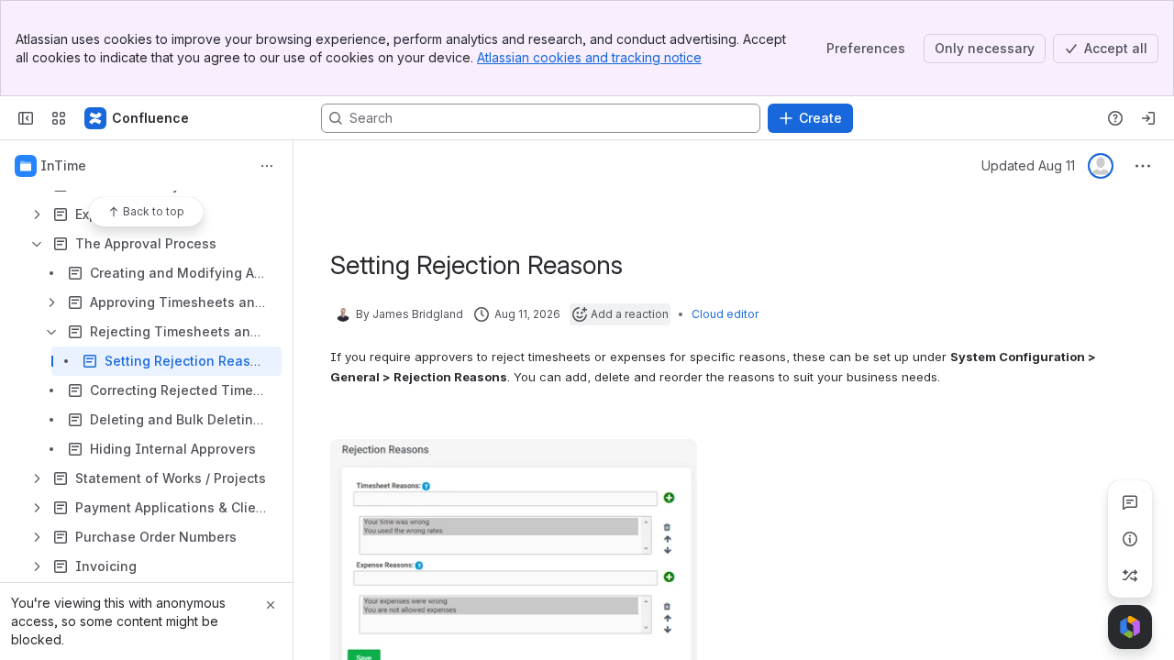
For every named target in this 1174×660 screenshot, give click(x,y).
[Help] (1115, 118)
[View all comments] (1130, 502)
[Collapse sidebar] (25, 118)
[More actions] (267, 166)
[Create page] (1130, 575)
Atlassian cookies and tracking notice (589, 57)
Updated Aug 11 (1028, 165)
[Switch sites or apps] (58, 118)
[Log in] (1148, 118)
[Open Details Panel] (1130, 539)
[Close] (271, 605)
